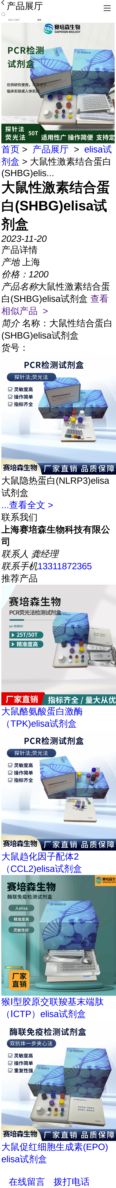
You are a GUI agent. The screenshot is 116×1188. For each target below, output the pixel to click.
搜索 (39, 20)
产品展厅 (50, 149)
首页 (10, 149)
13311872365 (65, 566)
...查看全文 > (27, 505)
